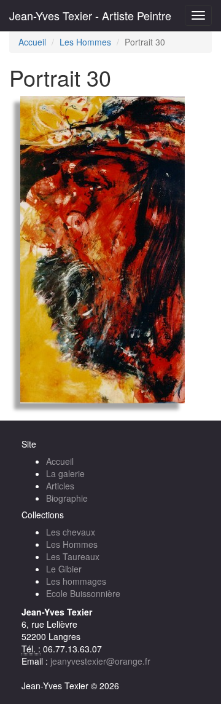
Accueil (32, 42)
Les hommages (76, 581)
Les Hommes (85, 42)
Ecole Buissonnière (83, 593)
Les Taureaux (72, 556)
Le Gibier (64, 569)
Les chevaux (70, 532)
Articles (60, 486)
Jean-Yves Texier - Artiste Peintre (90, 15)
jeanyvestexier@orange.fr (100, 661)
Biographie (67, 498)
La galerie (65, 473)
